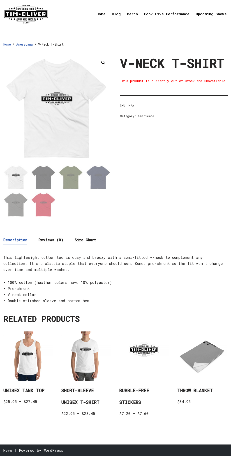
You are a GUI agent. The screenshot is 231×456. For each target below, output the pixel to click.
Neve (7, 450)
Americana (24, 44)
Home (101, 14)
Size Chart (85, 239)
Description (15, 239)
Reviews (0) (51, 239)
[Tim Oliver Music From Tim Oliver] (26, 14)
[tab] (15, 240)
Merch (132, 14)
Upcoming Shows (211, 14)
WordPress (53, 450)
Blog (116, 14)
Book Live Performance (166, 14)
